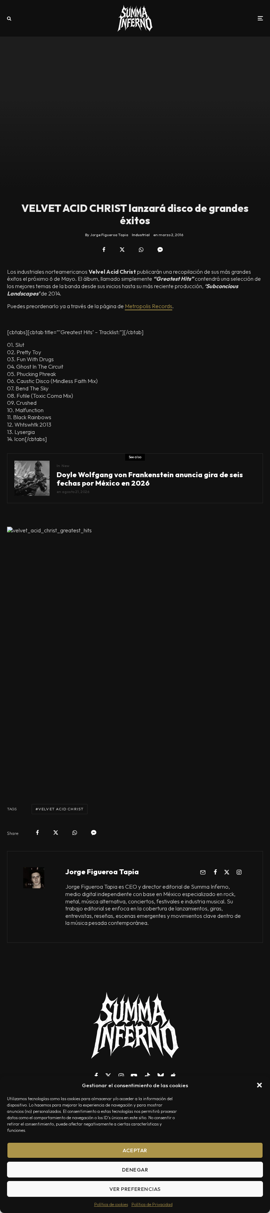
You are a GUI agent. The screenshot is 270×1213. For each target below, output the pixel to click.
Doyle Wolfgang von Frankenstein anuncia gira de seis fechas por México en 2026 (150, 479)
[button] (259, 1085)
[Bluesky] (160, 1076)
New (65, 465)
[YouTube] (134, 1076)
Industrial (141, 234)
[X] (108, 1076)
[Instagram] (121, 1076)
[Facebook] (96, 1076)
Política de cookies (111, 1204)
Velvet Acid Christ (61, 808)
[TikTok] (147, 1076)
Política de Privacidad (152, 1204)
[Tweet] (122, 249)
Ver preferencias (134, 1189)
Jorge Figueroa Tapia (102, 871)
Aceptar (135, 1150)
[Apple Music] (173, 1076)
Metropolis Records (148, 306)
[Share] (103, 249)
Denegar (135, 1169)
